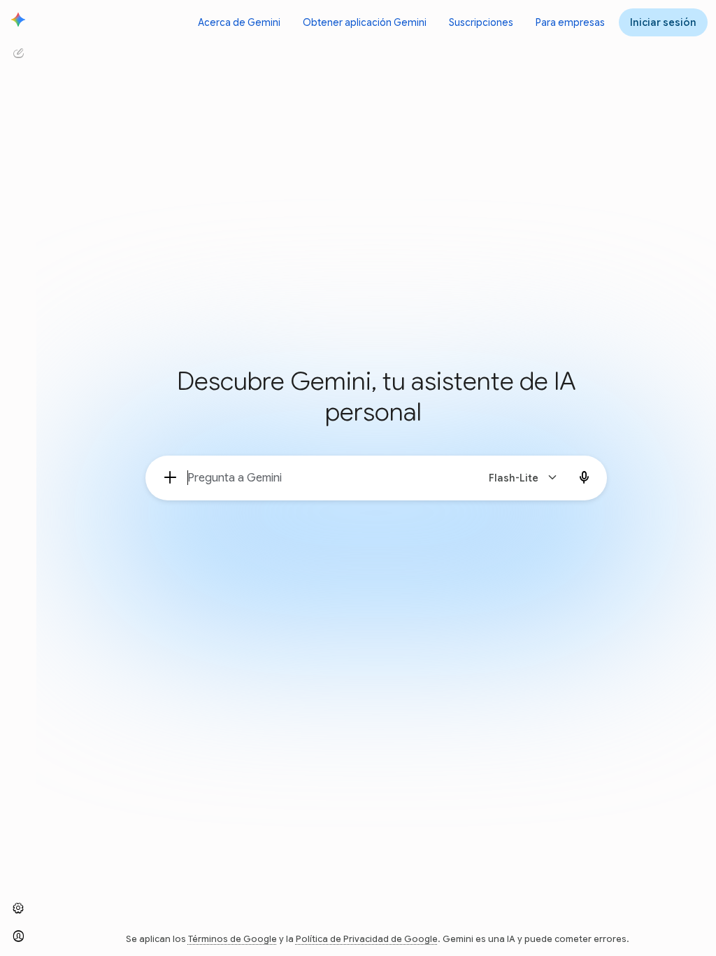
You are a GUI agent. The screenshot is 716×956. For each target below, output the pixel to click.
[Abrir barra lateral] (18, 19)
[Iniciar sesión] (18, 936)
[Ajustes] (18, 908)
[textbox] (326, 478)
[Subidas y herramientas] (170, 478)
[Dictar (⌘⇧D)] (584, 478)
